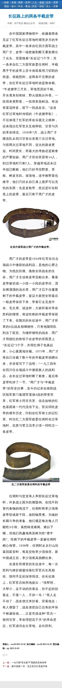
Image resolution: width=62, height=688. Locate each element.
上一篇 (6, 662)
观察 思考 (24, 2)
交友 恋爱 (52, 2)
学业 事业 (24, 6)
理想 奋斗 (10, 6)
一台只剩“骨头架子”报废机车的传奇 (29, 662)
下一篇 (6, 666)
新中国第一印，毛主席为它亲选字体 (29, 666)
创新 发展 (10, 2)
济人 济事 (52, 6)
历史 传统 (38, 6)
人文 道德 (38, 2)
